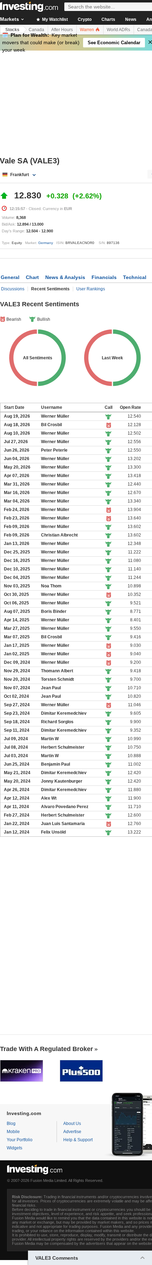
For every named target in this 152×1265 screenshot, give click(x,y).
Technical (134, 277)
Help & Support (78, 1139)
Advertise (72, 1131)
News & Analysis (65, 277)
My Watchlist (54, 19)
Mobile (13, 1131)
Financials (104, 277)
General (10, 277)
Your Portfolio (20, 1139)
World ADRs (118, 29)
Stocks (12, 29)
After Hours (62, 29)
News (130, 19)
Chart (32, 277)
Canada (36, 29)
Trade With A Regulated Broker (46, 1048)
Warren (87, 29)
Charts (108, 19)
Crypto (85, 19)
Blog (11, 1123)
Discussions (12, 288)
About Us (72, 1123)
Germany (45, 243)
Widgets (14, 1147)
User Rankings (90, 288)
